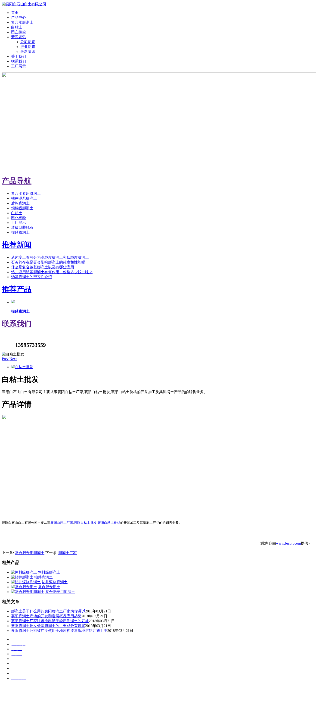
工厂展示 (18, 66)
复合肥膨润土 (22, 22)
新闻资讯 (18, 37)
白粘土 (16, 27)
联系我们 (18, 61)
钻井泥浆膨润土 (24, 198)
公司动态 (27, 42)
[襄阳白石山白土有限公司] (24, 4)
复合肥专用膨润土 (26, 193)
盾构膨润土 (20, 203)
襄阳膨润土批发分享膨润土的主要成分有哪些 (48, 626)
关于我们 (18, 56)
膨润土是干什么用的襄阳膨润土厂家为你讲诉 (48, 611)
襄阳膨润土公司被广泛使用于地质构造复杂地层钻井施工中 (59, 631)
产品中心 (18, 17)
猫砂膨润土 (20, 232)
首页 (15, 13)
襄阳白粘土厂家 (61, 522)
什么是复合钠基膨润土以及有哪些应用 (42, 267)
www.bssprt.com (288, 543)
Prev (5, 359)
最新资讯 (27, 51)
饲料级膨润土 (22, 208)
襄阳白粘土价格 (109, 522)
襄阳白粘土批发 (85, 522)
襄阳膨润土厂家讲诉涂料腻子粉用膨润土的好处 (50, 621)
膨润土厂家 (67, 553)
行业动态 (27, 47)
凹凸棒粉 (18, 32)
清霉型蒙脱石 (22, 227)
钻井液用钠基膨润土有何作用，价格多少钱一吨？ (52, 272)
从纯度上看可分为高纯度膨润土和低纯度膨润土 (50, 257)
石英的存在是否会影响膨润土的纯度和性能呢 (48, 262)
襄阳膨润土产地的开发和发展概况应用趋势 (46, 616)
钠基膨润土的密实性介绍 (31, 277)
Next (13, 359)
